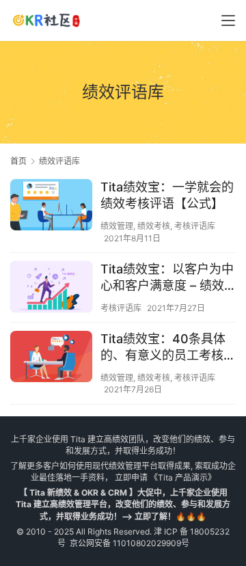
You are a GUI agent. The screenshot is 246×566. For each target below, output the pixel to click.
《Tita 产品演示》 (182, 477)
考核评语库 (194, 226)
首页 (18, 161)
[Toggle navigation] (228, 20)
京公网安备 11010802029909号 (129, 543)
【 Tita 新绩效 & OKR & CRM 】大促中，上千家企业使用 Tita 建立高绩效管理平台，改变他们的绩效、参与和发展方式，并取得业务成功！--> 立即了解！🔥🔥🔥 (123, 504)
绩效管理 (116, 226)
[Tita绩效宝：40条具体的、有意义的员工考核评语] (51, 358)
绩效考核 (153, 226)
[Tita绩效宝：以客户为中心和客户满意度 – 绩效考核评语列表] (51, 288)
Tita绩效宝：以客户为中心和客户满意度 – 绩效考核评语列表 (167, 278)
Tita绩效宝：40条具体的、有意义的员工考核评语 (168, 348)
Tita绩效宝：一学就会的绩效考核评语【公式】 (167, 195)
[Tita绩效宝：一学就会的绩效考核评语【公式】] (51, 206)
